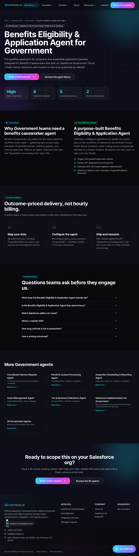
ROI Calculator (123, 509)
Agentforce (29, 5)
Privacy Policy (41, 552)
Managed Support (69, 522)
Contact (104, 5)
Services (62, 5)
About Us (99, 509)
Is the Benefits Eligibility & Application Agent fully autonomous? (53, 305)
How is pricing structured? (35, 336)
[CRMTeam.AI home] (13, 5)
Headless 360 (17, 21)
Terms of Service (56, 552)
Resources (89, 5)
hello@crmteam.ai (15, 534)
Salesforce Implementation (73, 509)
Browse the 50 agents (87, 481)
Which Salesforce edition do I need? (39, 313)
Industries (46, 5)
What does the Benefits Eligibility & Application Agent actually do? (55, 297)
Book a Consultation (122, 5)
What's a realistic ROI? (33, 321)
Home (6, 21)
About (76, 5)
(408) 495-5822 (15, 530)
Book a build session (19, 76)
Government (29, 21)
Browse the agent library (57, 77)
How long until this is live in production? (42, 328)
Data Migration (67, 513)
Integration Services (70, 518)
